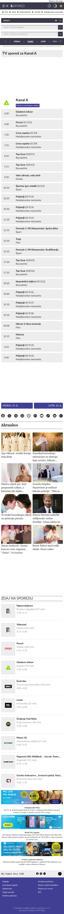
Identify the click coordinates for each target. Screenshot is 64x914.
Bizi (2, 874)
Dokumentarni (25, 12)
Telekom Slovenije (56, 1)
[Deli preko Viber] (16, 416)
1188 (21, 874)
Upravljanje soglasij (9, 885)
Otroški (37, 12)
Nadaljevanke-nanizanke (53, 12)
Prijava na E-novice (45, 889)
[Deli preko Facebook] (3, 416)
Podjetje (5, 881)
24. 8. (57, 41)
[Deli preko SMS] (35, 416)
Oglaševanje (7, 889)
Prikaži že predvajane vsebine (27, 105)
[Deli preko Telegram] (61, 416)
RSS (39, 892)
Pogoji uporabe (8, 892)
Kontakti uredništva (45, 881)
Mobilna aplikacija (9, 896)
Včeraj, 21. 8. (10, 405)
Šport (14, 12)
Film (6, 12)
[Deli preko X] (9, 416)
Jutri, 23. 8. (55, 405)
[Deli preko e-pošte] (41, 416)
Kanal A (22, 100)
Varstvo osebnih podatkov (48, 885)
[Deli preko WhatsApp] (22, 416)
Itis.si (15, 874)
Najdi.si (9, 874)
